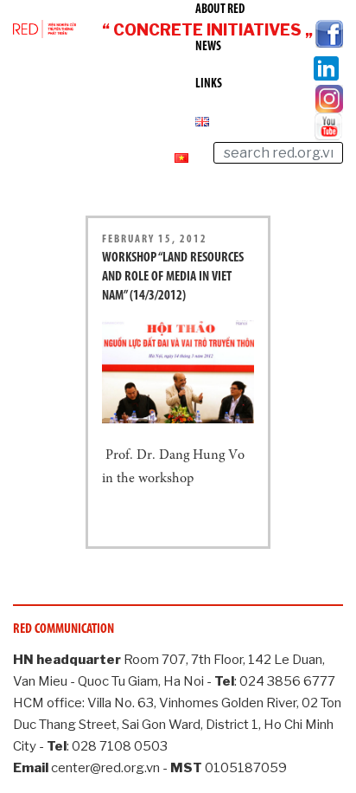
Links (208, 84)
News (208, 47)
